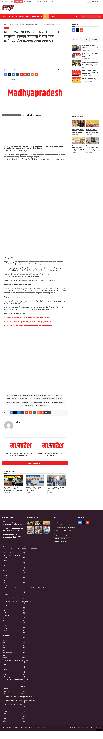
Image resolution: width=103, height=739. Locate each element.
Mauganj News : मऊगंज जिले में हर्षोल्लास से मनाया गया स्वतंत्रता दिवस (38, 1)
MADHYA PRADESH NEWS (60, 527)
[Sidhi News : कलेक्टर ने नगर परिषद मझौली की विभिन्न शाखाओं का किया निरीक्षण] (56, 480)
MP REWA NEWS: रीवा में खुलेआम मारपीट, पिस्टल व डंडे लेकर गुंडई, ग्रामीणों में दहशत (28, 322)
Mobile (5, 630)
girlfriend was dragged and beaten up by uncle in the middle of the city (30, 395)
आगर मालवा (5, 640)
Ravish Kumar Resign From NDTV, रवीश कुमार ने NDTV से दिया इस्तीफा (20, 548)
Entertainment (36, 16)
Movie (5, 563)
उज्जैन (4, 642)
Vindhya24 (63, 541)
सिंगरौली (5, 716)
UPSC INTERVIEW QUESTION (12, 555)
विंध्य (27, 16)
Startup (6, 633)
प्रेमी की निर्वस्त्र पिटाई (27, 405)
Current (5, 546)
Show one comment (35, 463)
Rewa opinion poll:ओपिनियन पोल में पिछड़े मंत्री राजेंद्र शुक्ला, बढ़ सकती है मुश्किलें (90, 72)
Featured (5, 570)
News (45, 16)
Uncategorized (6, 635)
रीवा (4, 693)
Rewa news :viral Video (41, 402)
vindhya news (10, 70)
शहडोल (4, 721)
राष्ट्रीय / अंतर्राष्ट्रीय (12, 16)
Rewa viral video (58, 402)
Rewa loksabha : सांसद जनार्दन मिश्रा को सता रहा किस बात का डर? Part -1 (90, 54)
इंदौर (5, 664)
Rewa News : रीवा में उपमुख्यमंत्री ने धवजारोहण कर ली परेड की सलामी (78, 130)
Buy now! (98, 727)
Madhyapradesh (65, 524)
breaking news (57, 522)
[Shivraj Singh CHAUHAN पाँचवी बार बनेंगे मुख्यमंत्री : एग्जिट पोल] (76, 80)
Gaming (6, 560)
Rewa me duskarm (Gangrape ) (13, 704)
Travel (5, 585)
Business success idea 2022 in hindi (15, 597)
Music (5, 565)
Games (7, 615)
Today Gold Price (8, 553)
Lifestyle (5, 575)
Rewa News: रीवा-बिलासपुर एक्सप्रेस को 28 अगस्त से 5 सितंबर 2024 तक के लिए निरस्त (90, 47)
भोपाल (5, 672)
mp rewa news (63, 530)
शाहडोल (5, 711)
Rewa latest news (58, 535)
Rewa (60, 398)
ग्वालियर (5, 667)
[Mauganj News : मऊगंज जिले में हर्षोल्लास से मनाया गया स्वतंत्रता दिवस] (92, 123)
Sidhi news (56, 541)
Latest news (56, 524)
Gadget (6, 628)
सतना (5, 713)
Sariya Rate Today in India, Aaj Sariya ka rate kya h (17, 679)
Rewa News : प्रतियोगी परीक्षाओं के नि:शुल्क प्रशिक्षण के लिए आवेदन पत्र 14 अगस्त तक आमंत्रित (34, 489)
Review (4, 620)
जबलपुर (5, 669)
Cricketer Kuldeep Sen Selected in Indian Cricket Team (20, 700)
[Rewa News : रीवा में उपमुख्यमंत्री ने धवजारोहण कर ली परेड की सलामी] (78, 123)
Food (5, 580)
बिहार (4, 655)
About (82, 727)
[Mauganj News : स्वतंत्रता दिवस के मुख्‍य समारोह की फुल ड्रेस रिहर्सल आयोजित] (78, 140)
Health (5, 583)
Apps (5, 625)
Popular (75, 39)
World (5, 610)
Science (6, 608)
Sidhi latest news (65, 538)
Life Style (5, 573)
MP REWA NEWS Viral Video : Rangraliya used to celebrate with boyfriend (31, 398)
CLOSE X (99, 730)
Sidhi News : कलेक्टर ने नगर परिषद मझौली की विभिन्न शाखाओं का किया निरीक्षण (55, 489)
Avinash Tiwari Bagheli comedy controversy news (19, 696)
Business (6, 594)
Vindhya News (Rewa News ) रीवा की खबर (16, 707)
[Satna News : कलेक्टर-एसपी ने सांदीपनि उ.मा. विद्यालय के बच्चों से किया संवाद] (46, 532)
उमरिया (4, 647)
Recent (85, 39)
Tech (52, 16)
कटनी (4, 650)
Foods (6, 613)
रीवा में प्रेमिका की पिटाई (42, 405)
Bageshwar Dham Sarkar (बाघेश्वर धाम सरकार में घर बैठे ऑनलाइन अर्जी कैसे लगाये (24, 588)
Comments (95, 39)
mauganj (6, 688)
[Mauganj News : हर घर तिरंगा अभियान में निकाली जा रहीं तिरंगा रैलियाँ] (46, 528)
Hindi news (64, 522)
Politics (6, 605)
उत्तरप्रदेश (5, 645)
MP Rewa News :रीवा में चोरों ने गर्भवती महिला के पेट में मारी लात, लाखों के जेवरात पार (28, 326)
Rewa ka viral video (13, 402)
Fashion (6, 578)
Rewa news (26, 402)
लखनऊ (4, 683)
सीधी (5, 718)
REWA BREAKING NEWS (63, 533)
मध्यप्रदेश (21, 16)
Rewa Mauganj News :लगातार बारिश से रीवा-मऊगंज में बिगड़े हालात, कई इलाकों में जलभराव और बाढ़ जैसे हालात (13, 489)
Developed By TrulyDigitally (39, 727)
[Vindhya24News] (8, 8)
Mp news (59, 395)
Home (4, 16)
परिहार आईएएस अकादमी (7, 652)
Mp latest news (71, 527)
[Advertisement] (68, 8)
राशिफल (4, 674)
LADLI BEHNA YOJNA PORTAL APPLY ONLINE (16, 660)
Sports (5, 568)
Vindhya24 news (57, 544)
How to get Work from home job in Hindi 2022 (18, 601)
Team (86, 727)
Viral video (5, 637)
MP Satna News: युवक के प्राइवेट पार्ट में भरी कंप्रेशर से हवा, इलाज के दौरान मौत (27, 318)
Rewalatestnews (67, 535)
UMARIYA (6, 691)
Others (4, 618)
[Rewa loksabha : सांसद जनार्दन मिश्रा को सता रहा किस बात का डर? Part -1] (76, 55)
